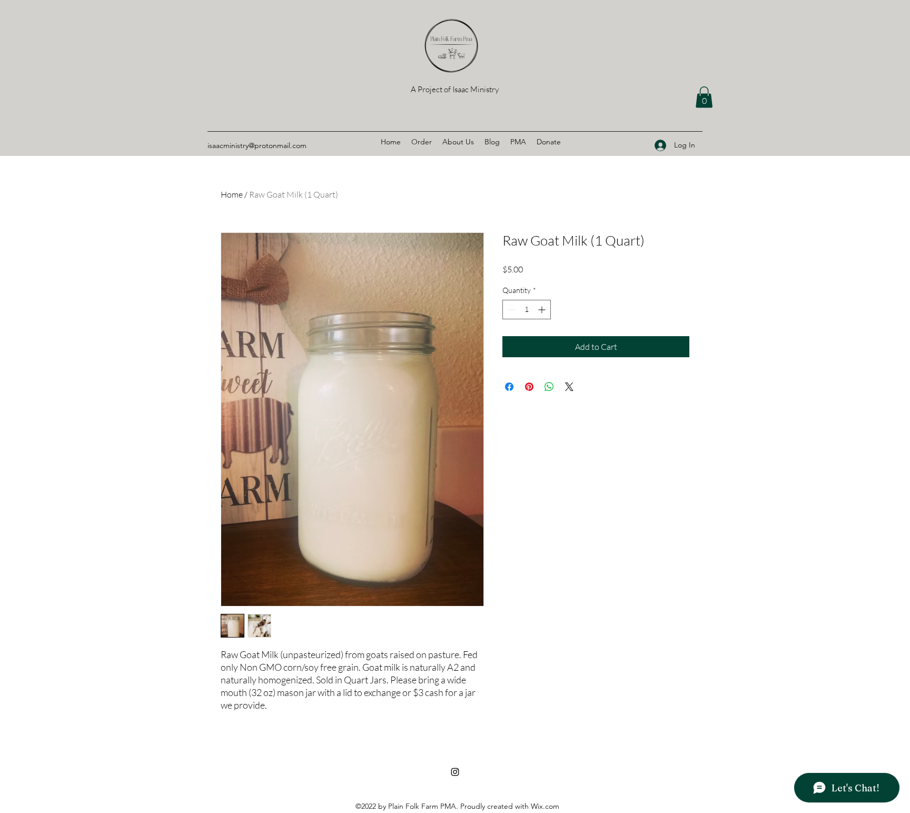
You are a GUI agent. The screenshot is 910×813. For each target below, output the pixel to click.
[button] (704, 97)
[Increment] (542, 309)
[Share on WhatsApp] (549, 386)
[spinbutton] (526, 309)
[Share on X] (569, 386)
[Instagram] (455, 772)
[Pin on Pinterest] (529, 386)
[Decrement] (510, 309)
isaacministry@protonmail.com (256, 145)
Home (232, 194)
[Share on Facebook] (509, 386)
